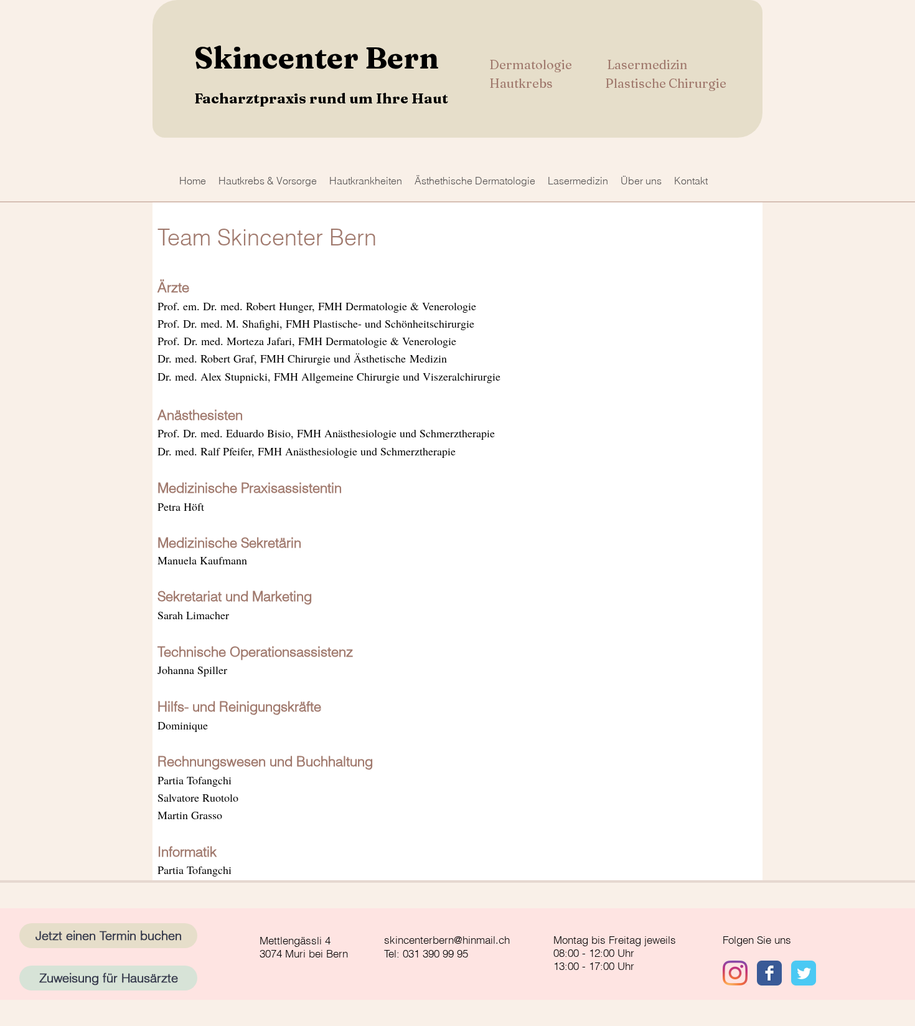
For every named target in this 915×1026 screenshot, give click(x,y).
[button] (267, 180)
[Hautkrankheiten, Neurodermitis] (803, 973)
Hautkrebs (522, 83)
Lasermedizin (647, 64)
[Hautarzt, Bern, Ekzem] (735, 973)
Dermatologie (532, 64)
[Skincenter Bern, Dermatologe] (769, 973)
